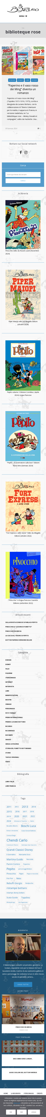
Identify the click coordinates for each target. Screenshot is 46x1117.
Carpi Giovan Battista (28, 831)
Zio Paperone (22, 902)
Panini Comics (13, 864)
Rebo (18, 878)
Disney (20, 80)
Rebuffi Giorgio (14, 883)
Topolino (25, 897)
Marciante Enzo (24, 854)
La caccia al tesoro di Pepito (17, 636)
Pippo (21, 873)
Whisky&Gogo (11, 902)
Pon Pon (10, 878)
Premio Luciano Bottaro (15, 722)
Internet (9, 682)
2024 (9, 821)
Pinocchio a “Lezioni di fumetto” (18, 627)
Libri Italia (9, 782)
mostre (8, 700)
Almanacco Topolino (20, 821)
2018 (32, 811)
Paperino (26, 864)
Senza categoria (12, 744)
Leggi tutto (23, 984)
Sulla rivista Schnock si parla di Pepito (21, 622)
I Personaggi (10, 678)
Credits (39, 1093)
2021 (24, 816)
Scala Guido (12, 897)
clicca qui (16, 1103)
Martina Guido (15, 859)
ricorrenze (10, 731)
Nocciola (29, 859)
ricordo (8, 726)
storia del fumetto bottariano (18, 748)
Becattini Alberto (12, 826)
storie (34, 80)
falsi (7, 669)
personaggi (10, 709)
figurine (8, 673)
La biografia (16, 1093)
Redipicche (29, 883)
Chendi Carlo (17, 840)
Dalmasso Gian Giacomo (29, 845)
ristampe (9, 735)
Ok (11, 1112)
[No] (43, 1106)
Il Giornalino (11, 854)
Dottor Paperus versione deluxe (18, 640)
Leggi (33, 1112)
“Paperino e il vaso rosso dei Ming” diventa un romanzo (23, 89)
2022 (33, 816)
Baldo (32, 821)
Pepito (11, 869)
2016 (17, 811)
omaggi (8, 704)
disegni (12, 80)
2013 (25, 807)
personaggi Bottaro (25, 869)
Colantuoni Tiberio (12, 845)
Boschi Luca (28, 826)
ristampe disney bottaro (16, 893)
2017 (25, 811)
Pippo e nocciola (32, 874)
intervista (9, 686)
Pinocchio (11, 873)
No (22, 1112)
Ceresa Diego (11, 835)
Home (6, 1093)
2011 (9, 806)
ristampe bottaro (17, 888)
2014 (33, 806)
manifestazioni (11, 695)
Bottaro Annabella (12, 830)
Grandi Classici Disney (20, 849)
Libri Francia (10, 786)
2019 (9, 816)
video (7, 762)
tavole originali (12, 757)
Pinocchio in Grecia (13, 631)
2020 (16, 816)
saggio (8, 740)
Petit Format (10, 713)
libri (27, 80)
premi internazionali (14, 717)
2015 (9, 811)
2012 (17, 807)
